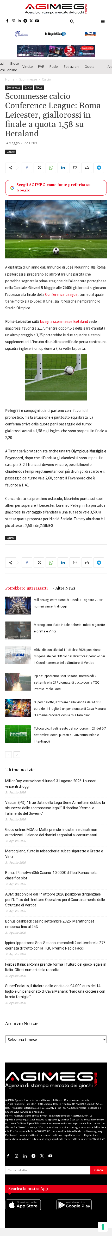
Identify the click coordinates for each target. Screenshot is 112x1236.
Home (9, 85)
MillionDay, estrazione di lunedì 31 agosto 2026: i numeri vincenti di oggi (50, 790)
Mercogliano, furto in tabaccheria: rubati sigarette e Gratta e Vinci (54, 860)
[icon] (30, 1216)
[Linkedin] (19, 21)
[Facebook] (7, 21)
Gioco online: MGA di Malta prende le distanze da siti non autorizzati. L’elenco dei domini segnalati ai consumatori (51, 838)
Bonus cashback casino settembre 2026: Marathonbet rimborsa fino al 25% (49, 930)
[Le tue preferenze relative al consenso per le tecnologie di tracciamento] (103, 1227)
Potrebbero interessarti (26, 594)
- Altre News (64, 594)
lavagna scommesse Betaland (64, 327)
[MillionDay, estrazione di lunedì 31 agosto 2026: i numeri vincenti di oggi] (18, 612)
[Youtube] (37, 21)
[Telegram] (25, 21)
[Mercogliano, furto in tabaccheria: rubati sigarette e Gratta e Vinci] (18, 637)
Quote (90, 72)
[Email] (75, 174)
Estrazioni (71, 72)
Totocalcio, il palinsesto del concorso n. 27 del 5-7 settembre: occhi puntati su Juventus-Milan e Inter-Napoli (70, 741)
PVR (41, 72)
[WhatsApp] (51, 174)
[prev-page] (8, 761)
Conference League (61, 300)
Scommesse (28, 85)
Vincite (27, 72)
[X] (31, 21)
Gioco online (13, 72)
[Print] (87, 174)
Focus (39, 93)
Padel (54, 72)
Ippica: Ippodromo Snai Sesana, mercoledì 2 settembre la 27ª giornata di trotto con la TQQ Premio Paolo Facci (66, 688)
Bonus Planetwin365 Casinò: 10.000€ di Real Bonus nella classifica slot (51, 881)
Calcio (46, 85)
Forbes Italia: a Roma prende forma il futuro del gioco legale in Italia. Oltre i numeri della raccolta (55, 973)
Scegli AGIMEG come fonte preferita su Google (53, 194)
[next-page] (17, 761)
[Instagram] (13, 21)
